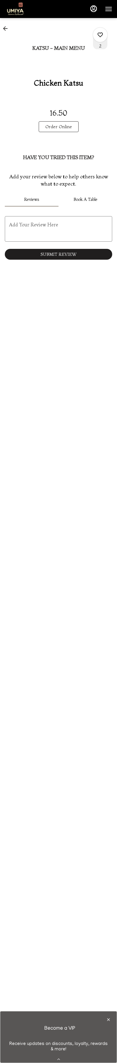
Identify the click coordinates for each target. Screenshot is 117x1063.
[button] (7, 28)
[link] (59, 126)
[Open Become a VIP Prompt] (58, 1059)
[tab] (31, 199)
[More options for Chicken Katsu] (100, 35)
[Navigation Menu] (108, 9)
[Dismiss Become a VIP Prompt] (108, 1019)
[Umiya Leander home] (32, 9)
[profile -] (93, 8)
